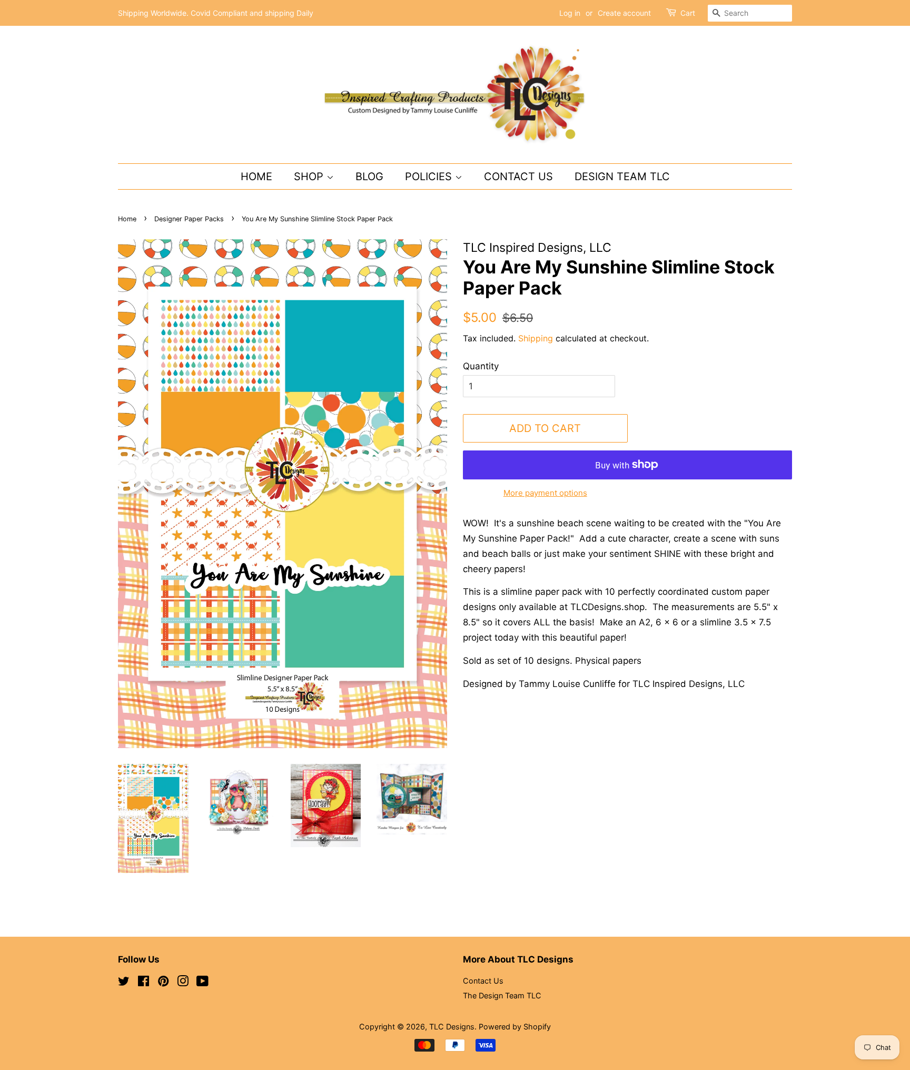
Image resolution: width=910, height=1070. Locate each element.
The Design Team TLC (502, 995)
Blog (369, 176)
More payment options (545, 493)
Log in (569, 12)
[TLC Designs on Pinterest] (163, 982)
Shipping (535, 338)
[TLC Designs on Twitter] (124, 982)
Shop (310, 176)
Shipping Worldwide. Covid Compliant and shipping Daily (215, 12)
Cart (687, 12)
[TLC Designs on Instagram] (183, 982)
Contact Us (518, 176)
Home (256, 176)
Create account (624, 12)
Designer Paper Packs (189, 219)
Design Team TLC (622, 176)
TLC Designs (451, 1026)
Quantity (481, 366)
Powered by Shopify (515, 1026)
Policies (430, 176)
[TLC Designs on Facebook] (143, 982)
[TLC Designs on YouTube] (202, 982)
